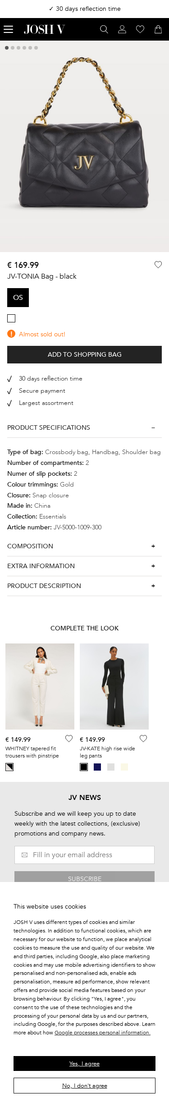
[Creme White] (124, 767)
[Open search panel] (104, 29)
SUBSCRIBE (84, 879)
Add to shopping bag (85, 354)
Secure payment (42, 390)
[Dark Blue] (97, 767)
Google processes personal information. (103, 1032)
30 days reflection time (50, 378)
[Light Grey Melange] (111, 767)
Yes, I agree (84, 1064)
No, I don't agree (84, 1086)
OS (18, 298)
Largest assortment (46, 403)
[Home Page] (44, 29)
